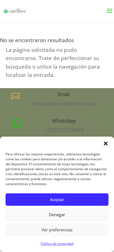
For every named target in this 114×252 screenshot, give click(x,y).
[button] (105, 143)
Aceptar (57, 199)
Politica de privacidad (57, 243)
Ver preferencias (57, 229)
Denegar (57, 214)
